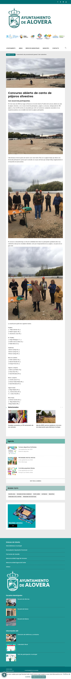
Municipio (46, 48)
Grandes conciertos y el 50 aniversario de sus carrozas (20, 426)
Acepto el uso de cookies (38, 677)
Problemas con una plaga (29, 496)
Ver (13, 526)
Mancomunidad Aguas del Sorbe (16, 563)
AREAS (20, 48)
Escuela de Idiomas (23, 599)
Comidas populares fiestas (26, 468)
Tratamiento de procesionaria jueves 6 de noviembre (31, 55)
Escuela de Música (23, 619)
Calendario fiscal (23, 644)
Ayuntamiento (11, 48)
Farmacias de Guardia (12, 554)
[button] (4, 674)
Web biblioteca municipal (14, 546)
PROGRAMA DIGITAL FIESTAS (26, 458)
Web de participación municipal (27, 654)
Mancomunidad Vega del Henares (16, 558)
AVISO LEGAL (9, 669)
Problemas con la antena (14, 496)
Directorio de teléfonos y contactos (28, 635)
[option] (37, 55)
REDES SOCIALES (10, 671)
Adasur (8, 567)
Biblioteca (51, 494)
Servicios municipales (33, 48)
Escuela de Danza (23, 609)
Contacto (55, 48)
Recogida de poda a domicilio (24, 494)
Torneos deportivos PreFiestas (27, 447)
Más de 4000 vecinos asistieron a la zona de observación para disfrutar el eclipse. (48, 426)
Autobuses (44, 494)
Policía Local (11, 494)
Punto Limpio (36, 494)
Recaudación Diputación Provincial (16, 550)
